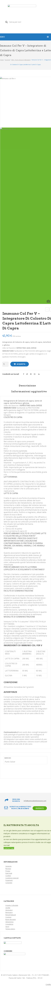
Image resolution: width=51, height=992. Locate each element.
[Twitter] (27, 374)
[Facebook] (23, 374)
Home (2, 60)
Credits (48, 984)
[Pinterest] (31, 374)
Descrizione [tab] (27, 385)
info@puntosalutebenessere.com (35, 801)
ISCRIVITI (40, 808)
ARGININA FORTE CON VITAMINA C (47, 309)
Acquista (21, 364)
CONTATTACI (9, 848)
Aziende (7, 60)
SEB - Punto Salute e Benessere (20, 60)
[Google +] (35, 374)
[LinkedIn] (39, 374)
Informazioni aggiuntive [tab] (29, 391)
